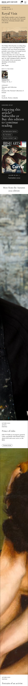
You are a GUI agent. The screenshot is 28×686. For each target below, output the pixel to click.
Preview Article (7, 445)
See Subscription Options (10, 131)
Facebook (4, 98)
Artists (4, 425)
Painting (4, 426)
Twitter (10, 98)
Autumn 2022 (6, 7)
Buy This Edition (7, 135)
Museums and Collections (9, 87)
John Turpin (5, 65)
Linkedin (15, 98)
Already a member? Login (10, 138)
